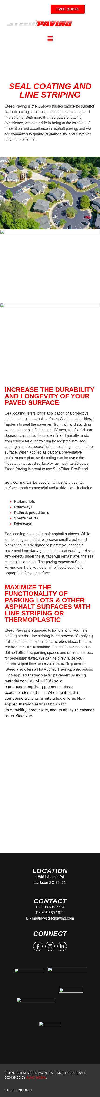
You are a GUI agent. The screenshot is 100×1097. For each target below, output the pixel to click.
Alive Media (36, 1077)
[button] (50, 39)
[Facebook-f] (38, 946)
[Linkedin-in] (62, 946)
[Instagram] (50, 946)
